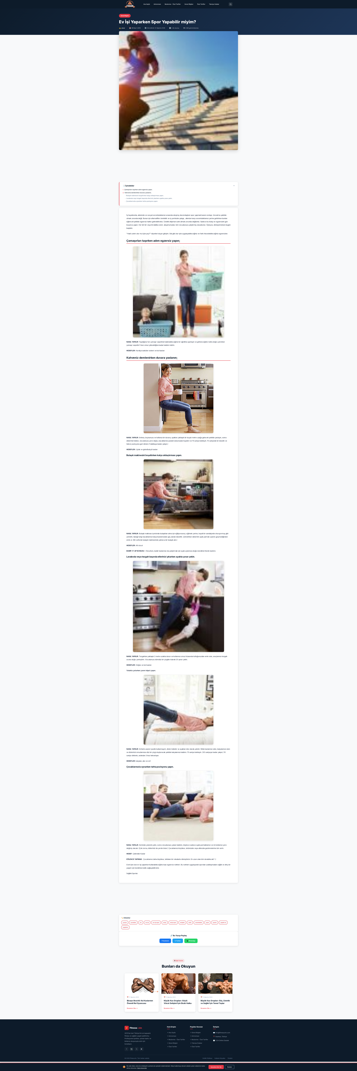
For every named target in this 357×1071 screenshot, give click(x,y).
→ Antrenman (171, 1036)
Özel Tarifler (201, 4)
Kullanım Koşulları (220, 1058)
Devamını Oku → (132, 1008)
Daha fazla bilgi (142, 1068)
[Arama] (230, 4)
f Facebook (165, 941)
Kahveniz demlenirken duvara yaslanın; (138, 193)
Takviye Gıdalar (214, 4)
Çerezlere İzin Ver (216, 1067)
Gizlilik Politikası (207, 1058)
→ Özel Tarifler (172, 1046)
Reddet (229, 1067)
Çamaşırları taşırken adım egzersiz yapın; (138, 189)
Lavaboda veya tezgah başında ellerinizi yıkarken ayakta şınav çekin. (149, 198)
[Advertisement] (178, 167)
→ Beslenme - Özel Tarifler (176, 1039)
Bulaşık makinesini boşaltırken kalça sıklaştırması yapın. (145, 195)
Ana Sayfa (146, 4)
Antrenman (157, 4)
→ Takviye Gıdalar (196, 1043)
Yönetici (229, 1058)
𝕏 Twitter (178, 941)
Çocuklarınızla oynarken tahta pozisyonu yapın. (142, 201)
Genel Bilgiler (189, 4)
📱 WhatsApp (191, 941)
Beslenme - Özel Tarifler (173, 4)
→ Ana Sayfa (171, 1032)
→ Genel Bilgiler (172, 1043)
